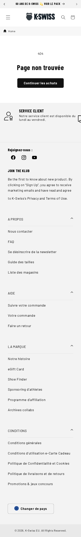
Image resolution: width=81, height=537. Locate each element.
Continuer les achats (40, 83)
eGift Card (16, 369)
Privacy (33, 198)
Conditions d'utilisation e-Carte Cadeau (39, 453)
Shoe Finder (17, 379)
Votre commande (21, 315)
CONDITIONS (17, 431)
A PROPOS (15, 219)
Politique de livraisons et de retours (36, 473)
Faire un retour (19, 326)
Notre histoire (19, 359)
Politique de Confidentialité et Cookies (38, 463)
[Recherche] (63, 17)
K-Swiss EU (32, 530)
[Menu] (8, 17)
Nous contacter (20, 231)
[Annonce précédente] (4, 4)
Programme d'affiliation (26, 399)
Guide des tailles (21, 262)
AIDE (11, 293)
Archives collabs (21, 410)
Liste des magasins (23, 272)
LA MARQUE (17, 347)
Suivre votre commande (27, 305)
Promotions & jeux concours (30, 484)
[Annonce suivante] (76, 4)
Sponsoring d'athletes (25, 389)
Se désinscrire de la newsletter (32, 252)
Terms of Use (56, 198)
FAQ (11, 241)
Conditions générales (24, 443)
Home (12, 31)
